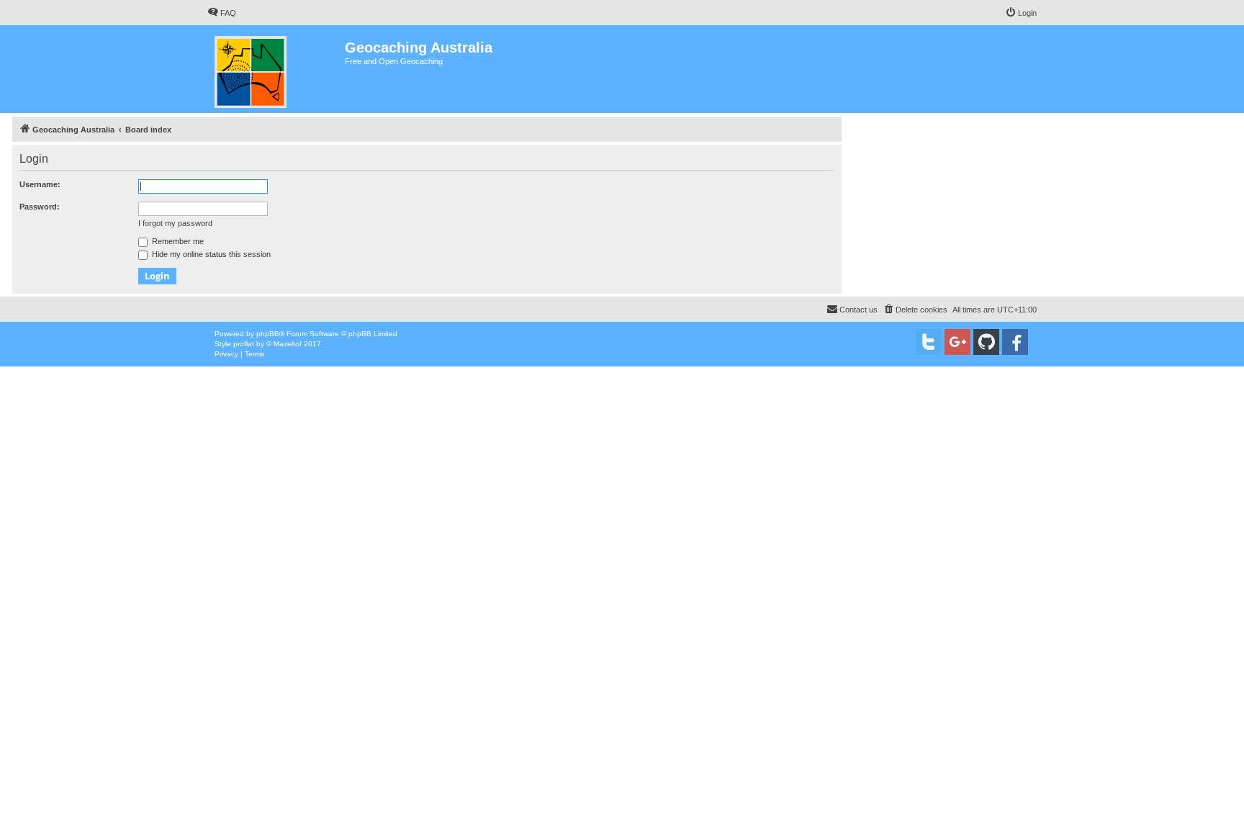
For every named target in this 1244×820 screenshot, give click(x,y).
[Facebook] (1015, 342)
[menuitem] (221, 13)
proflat (243, 344)
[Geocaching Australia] (276, 69)
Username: (39, 184)
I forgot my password (175, 223)
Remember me (177, 241)
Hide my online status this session (210, 254)
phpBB (267, 334)
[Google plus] (957, 342)
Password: (39, 206)
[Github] (986, 342)
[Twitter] (929, 342)
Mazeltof (288, 344)
